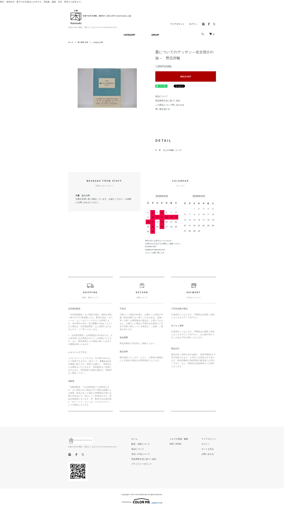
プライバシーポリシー (141, 463)
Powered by (126, 502)
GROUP (155, 34)
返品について (161, 96)
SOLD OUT (185, 76)
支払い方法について (140, 453)
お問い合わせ (207, 453)
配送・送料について (140, 443)
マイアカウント (177, 23)
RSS (172, 443)
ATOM (178, 443)
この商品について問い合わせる (169, 104)
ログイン (193, 23)
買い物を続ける (162, 108)
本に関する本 (83, 42)
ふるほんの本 (97, 42)
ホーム (70, 42)
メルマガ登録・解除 (179, 438)
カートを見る (207, 448)
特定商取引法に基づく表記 (167, 100)
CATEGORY (129, 34)
